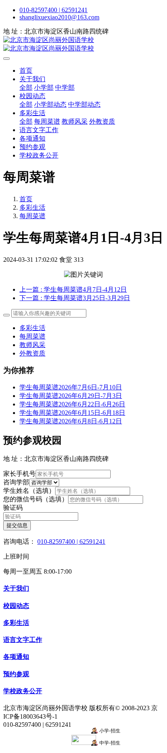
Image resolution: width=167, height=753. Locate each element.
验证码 (13, 507)
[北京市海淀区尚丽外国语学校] (83, 44)
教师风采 (32, 344)
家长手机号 (19, 473)
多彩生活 (32, 207)
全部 (25, 87)
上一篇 (73, 289)
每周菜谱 (32, 215)
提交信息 (17, 525)
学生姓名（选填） (29, 490)
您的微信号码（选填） (35, 499)
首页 (25, 70)
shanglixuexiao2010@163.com (59, 17)
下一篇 (74, 297)
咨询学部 (16, 482)
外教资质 (32, 353)
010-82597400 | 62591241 (53, 9)
